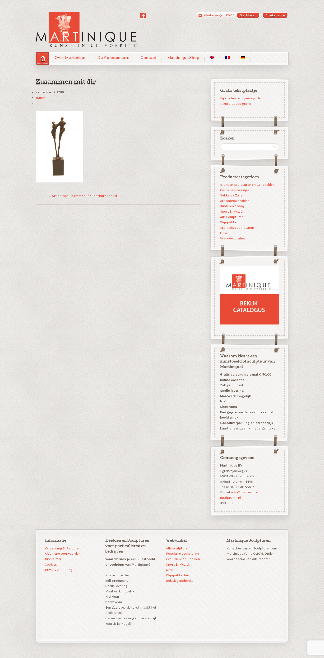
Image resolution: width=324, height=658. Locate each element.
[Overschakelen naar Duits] (242, 58)
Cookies (51, 565)
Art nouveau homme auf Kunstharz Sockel (82, 196)
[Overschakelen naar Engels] (212, 58)
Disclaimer (53, 559)
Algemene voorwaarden (63, 554)
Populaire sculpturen (182, 554)
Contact (148, 58)
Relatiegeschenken (180, 581)
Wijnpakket (229, 222)
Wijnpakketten (177, 575)
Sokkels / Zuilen (232, 195)
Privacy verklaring (59, 570)
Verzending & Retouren (63, 548)
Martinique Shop (183, 58)
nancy (41, 97)
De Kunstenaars (113, 58)
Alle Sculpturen (231, 217)
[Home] (42, 58)
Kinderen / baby (232, 206)
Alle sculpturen (178, 548)
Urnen (224, 233)
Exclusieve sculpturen (237, 228)
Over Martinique (70, 58)
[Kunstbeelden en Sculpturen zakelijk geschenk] (86, 29)
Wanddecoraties (232, 238)
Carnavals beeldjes (234, 190)
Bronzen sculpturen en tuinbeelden (247, 184)
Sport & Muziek (232, 212)
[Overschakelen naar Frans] (227, 58)
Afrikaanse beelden (234, 201)
